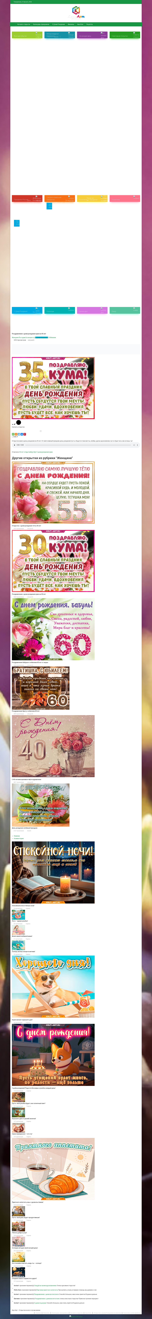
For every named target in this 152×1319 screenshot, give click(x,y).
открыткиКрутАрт (30, 452)
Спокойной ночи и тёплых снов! (23, 906)
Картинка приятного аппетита (47, 1290)
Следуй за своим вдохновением (45, 1285)
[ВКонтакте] (22, 434)
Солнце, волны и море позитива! (23, 951)
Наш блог (80, 24)
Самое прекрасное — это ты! (22, 1134)
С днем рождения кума (45, 452)
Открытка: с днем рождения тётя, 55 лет (26, 526)
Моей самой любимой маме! (22, 936)
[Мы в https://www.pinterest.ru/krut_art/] (138, 1)
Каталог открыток (23, 24)
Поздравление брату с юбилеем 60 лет (26, 711)
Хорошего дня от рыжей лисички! (24, 1118)
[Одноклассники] (16, 434)
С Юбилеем (52, 337)
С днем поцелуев (40, 1303)
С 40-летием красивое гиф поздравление (26, 779)
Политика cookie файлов (131, 1313)
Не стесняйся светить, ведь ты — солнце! (26, 1263)
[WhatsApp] (13, 434)
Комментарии (19, 838)
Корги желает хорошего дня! (22, 1020)
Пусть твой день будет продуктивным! (26, 1217)
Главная (38, 1313)
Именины (71, 24)
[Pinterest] (24, 434)
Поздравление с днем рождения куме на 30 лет (29, 594)
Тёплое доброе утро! (19, 1233)
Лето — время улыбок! (20, 921)
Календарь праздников (41, 24)
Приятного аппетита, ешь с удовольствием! (27, 1202)
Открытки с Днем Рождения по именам (107, 1313)
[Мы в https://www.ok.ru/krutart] (136, 1)
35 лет (21, 452)
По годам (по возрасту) (27, 337)
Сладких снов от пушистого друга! (24, 1278)
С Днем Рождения (58, 24)
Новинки (17, 836)
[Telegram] (19, 434)
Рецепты (89, 24)
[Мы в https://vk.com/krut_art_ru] (134, 1)
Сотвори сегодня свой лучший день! (25, 1248)
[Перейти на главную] (14, 24)
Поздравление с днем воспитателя (46, 1294)
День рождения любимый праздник (24, 828)
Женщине (15, 337)
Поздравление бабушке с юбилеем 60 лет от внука (30, 662)
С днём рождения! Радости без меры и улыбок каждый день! (34, 1088)
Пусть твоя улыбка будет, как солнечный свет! (28, 1103)
